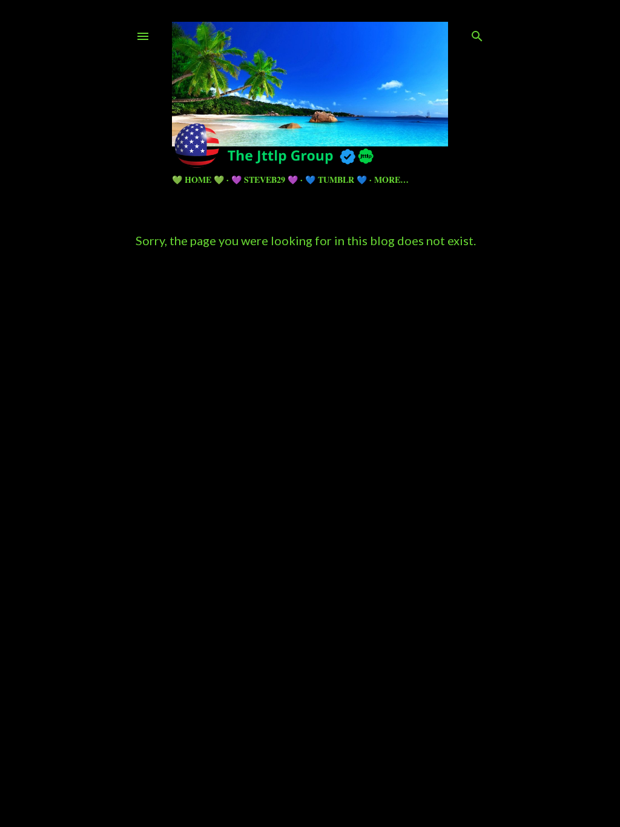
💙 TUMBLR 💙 (336, 179)
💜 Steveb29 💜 (264, 179)
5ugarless (339, 772)
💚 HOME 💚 (198, 179)
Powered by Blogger (320, 749)
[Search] (477, 33)
